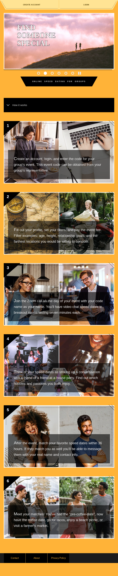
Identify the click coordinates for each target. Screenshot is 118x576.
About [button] (37, 558)
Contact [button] (15, 558)
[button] (38, 73)
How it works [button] (19, 105)
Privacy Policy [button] (58, 558)
